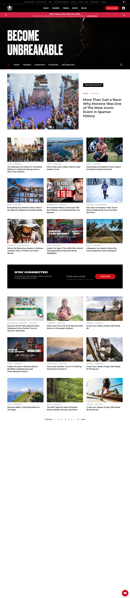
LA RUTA (80, 2)
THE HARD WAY (68, 65)
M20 (86, 2)
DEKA (50, 2)
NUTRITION (53, 65)
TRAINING (27, 65)
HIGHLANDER (94, 2)
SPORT (17, 65)
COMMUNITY (39, 65)
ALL (9, 65)
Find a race (112, 8)
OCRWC (73, 2)
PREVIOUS (49, 419)
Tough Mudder (29, 2)
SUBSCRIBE (105, 276)
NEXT (83, 419)
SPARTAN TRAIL (41, 2)
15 (78, 419)
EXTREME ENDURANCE (61, 2)
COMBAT (103, 2)
